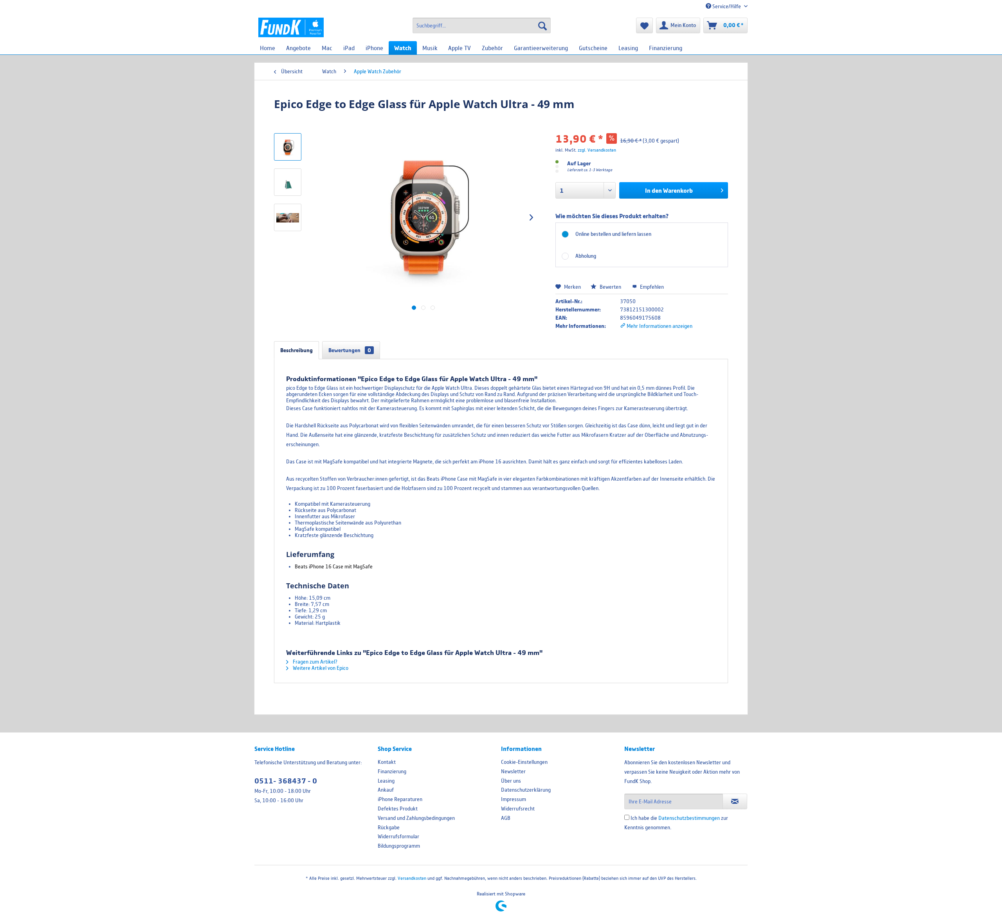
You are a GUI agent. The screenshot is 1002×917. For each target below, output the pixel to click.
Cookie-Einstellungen (524, 762)
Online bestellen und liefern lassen (613, 234)
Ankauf (386, 790)
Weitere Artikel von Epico (320, 668)
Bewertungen (349, 350)
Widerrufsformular (398, 836)
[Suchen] (542, 25)
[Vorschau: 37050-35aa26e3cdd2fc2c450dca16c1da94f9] (287, 217)
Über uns (511, 781)
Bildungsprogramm (399, 846)
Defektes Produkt (398, 808)
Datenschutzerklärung (526, 790)
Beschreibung (296, 350)
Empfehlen (651, 287)
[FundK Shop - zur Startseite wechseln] (291, 27)
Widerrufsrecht (518, 808)
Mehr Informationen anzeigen (658, 326)
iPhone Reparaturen (400, 799)
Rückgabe (389, 827)
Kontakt (387, 762)
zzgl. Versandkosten (597, 149)
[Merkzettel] (644, 25)
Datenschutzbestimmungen (689, 818)
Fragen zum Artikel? (314, 661)
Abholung (585, 256)
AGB (505, 818)
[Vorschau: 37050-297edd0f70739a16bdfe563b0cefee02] (287, 147)
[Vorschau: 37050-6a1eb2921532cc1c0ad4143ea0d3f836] (287, 182)
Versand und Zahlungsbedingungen (416, 818)
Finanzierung (392, 771)
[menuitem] (482, 25)
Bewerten (610, 287)
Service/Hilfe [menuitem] (726, 6)
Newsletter (513, 771)
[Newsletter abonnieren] (735, 801)
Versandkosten (412, 878)
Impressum (513, 799)
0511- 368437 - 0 (285, 781)
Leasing (386, 781)
